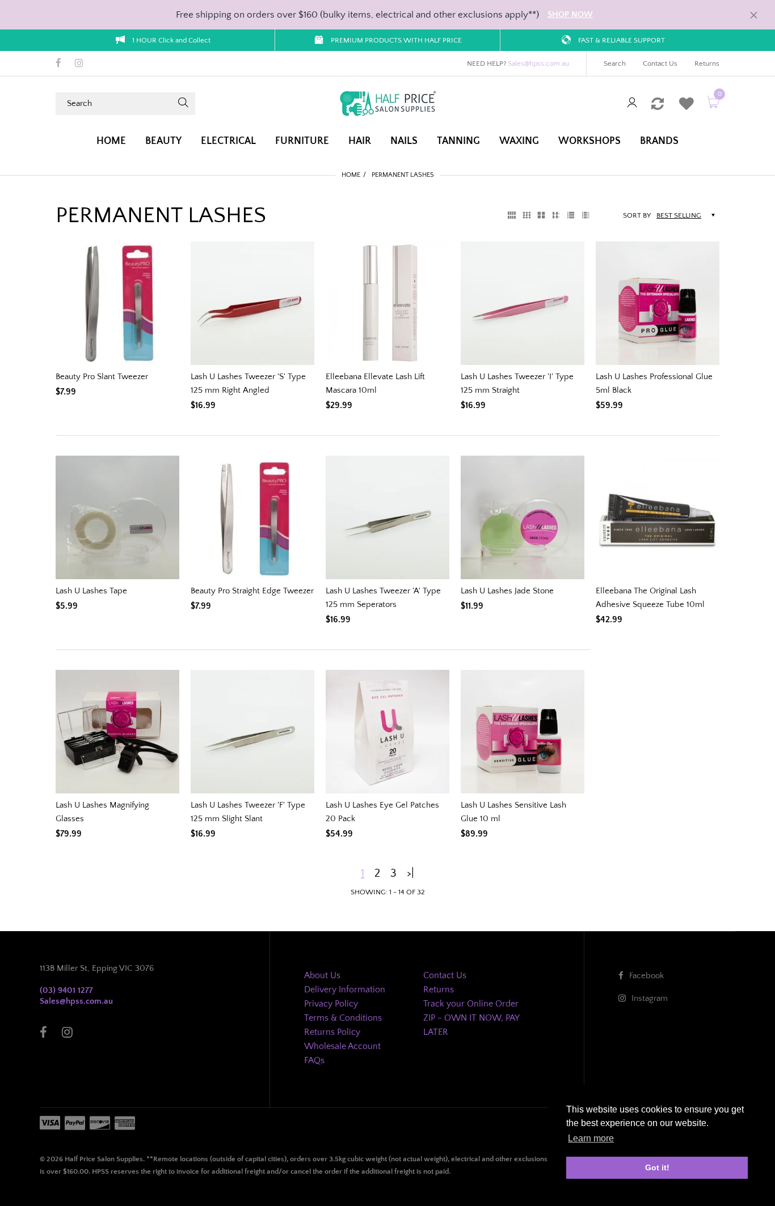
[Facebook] (58, 64)
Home (351, 175)
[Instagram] (79, 64)
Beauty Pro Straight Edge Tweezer (252, 591)
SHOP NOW (570, 14)
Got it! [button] (657, 1167)
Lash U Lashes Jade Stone (507, 591)
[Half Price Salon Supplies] (387, 103)
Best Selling (678, 215)
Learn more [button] (591, 1138)
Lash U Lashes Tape (91, 591)
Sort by (637, 215)
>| (410, 873)
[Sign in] (632, 103)
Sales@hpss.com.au (538, 63)
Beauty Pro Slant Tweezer (102, 376)
